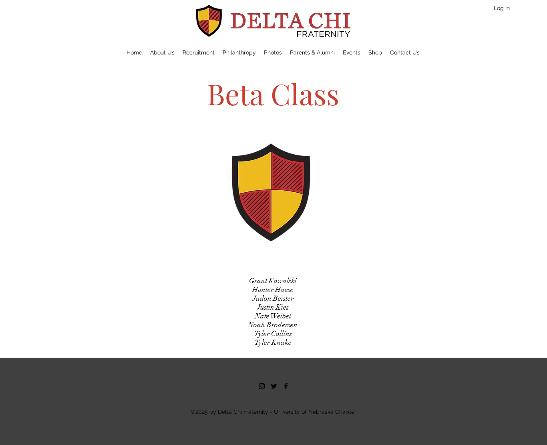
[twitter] (274, 386)
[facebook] (286, 386)
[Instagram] (262, 386)
